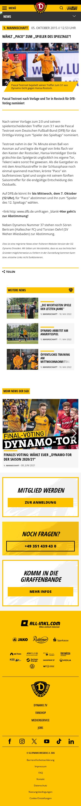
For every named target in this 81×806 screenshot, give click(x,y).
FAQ (40, 772)
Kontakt (40, 779)
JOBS (40, 728)
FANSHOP (40, 713)
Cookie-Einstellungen (41, 798)
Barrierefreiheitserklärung (40, 760)
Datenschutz (40, 785)
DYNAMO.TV (40, 705)
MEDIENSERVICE (40, 720)
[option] (40, 433)
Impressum (41, 766)
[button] (61, 8)
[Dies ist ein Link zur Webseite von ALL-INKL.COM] (40, 624)
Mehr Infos (40, 591)
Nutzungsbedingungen (40, 791)
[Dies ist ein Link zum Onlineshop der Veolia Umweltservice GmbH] (65, 660)
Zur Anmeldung (40, 502)
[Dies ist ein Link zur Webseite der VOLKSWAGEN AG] (32, 666)
